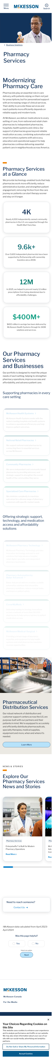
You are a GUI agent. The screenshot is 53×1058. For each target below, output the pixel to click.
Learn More (26, 744)
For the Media (10, 1002)
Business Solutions (14, 45)
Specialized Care (21, 488)
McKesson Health (20, 411)
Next (26, 955)
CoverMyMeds (14, 601)
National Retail (20, 437)
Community (19, 462)
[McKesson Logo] (26, 989)
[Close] (48, 1020)
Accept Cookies (26, 1054)
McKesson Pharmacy (23, 542)
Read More (11, 854)
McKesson (20, 628)
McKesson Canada (12, 996)
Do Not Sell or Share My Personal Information (25, 1047)
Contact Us (19, 907)
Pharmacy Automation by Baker (19, 573)
